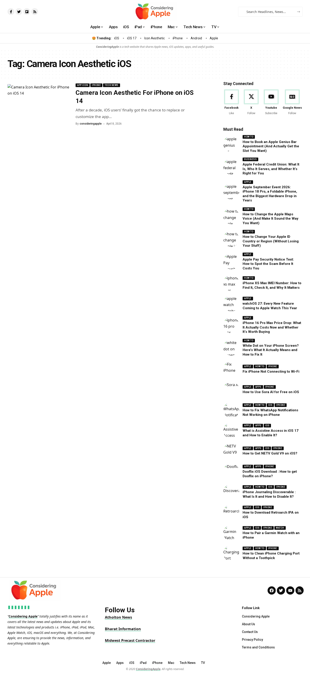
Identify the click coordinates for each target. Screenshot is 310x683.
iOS (116, 38)
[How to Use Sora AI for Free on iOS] (231, 390)
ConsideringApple (148, 669)
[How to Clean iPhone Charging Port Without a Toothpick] (231, 553)
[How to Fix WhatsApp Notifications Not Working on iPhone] (231, 410)
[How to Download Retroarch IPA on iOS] (231, 512)
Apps (258, 387)
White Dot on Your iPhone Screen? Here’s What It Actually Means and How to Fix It (271, 350)
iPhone (178, 38)
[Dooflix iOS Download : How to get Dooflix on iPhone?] (231, 472)
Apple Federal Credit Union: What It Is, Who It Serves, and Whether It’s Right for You (271, 168)
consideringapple (91, 123)
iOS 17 (131, 38)
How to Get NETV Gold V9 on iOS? (270, 453)
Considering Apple (23, 616)
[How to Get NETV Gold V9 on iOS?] (231, 451)
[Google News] (292, 102)
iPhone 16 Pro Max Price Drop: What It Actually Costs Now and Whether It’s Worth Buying (272, 327)
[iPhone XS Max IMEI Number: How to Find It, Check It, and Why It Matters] (231, 283)
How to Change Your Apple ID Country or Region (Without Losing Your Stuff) (271, 241)
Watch (280, 528)
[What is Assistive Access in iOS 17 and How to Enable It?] (231, 431)
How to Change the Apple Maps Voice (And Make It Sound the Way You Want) (270, 218)
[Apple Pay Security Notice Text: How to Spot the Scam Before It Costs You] (231, 261)
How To (248, 137)
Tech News (111, 85)
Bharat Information (123, 628)
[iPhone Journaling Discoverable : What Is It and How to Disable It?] (231, 492)
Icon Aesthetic (154, 38)
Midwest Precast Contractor (130, 640)
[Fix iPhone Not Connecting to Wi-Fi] (231, 369)
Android (196, 38)
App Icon (82, 85)
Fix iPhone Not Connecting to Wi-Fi (271, 371)
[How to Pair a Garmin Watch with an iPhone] (231, 533)
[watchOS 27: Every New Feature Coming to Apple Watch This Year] (231, 303)
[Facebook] (231, 102)
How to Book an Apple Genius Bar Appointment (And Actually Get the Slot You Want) (271, 146)
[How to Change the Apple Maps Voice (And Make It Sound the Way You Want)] (231, 216)
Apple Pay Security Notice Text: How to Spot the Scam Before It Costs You (268, 263)
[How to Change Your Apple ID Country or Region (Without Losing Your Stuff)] (231, 239)
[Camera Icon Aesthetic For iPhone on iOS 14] (39, 105)
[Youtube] (271, 102)
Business (250, 159)
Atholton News (118, 617)
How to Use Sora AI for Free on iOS (271, 392)
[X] (251, 102)
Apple (214, 38)
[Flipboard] (26, 11)
